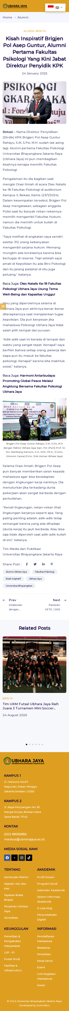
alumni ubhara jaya (16, 571)
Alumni (22, 17)
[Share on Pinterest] (51, 564)
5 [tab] (39, 744)
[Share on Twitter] (35, 564)
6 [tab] (42, 744)
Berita (41, 31)
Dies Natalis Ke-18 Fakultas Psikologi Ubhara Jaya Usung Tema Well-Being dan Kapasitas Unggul (32, 289)
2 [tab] (29, 744)
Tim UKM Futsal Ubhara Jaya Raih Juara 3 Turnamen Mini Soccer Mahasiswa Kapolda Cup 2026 (31, 708)
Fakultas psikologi (44, 571)
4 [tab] (36, 744)
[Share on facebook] (26, 564)
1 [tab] (26, 744)
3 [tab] (33, 744)
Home (7, 17)
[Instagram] (22, 858)
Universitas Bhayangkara (19, 585)
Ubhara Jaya (35, 578)
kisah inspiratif (13, 578)
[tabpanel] (34, 677)
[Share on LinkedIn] (43, 564)
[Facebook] (7, 858)
